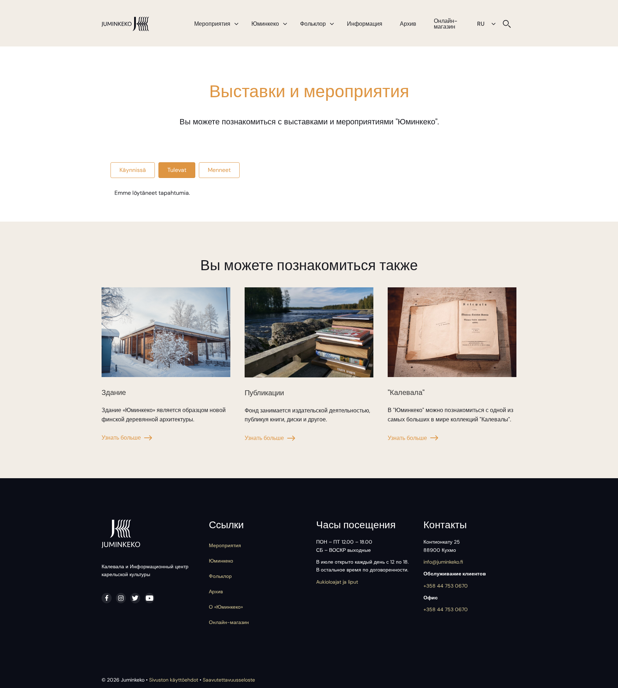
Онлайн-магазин (445, 23)
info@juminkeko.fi (443, 562)
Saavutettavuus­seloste (229, 680)
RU (481, 24)
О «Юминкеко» (226, 607)
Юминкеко (265, 24)
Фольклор (313, 24)
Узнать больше (121, 437)
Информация (364, 24)
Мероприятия (212, 24)
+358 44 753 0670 (445, 586)
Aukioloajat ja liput (337, 582)
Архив (408, 24)
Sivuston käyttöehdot (173, 680)
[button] (236, 24)
